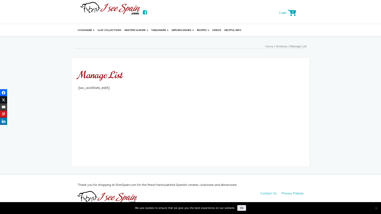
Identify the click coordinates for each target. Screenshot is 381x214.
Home (269, 46)
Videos (216, 30)
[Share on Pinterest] (3, 114)
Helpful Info (232, 30)
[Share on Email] (3, 107)
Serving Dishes (181, 30)
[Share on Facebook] (3, 92)
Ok (241, 207)
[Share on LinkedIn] (3, 121)
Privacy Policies (292, 193)
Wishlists (282, 46)
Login (283, 12)
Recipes (202, 30)
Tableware (158, 30)
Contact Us (268, 193)
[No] (376, 208)
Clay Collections (109, 30)
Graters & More (135, 30)
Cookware (85, 30)
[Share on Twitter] (3, 99)
